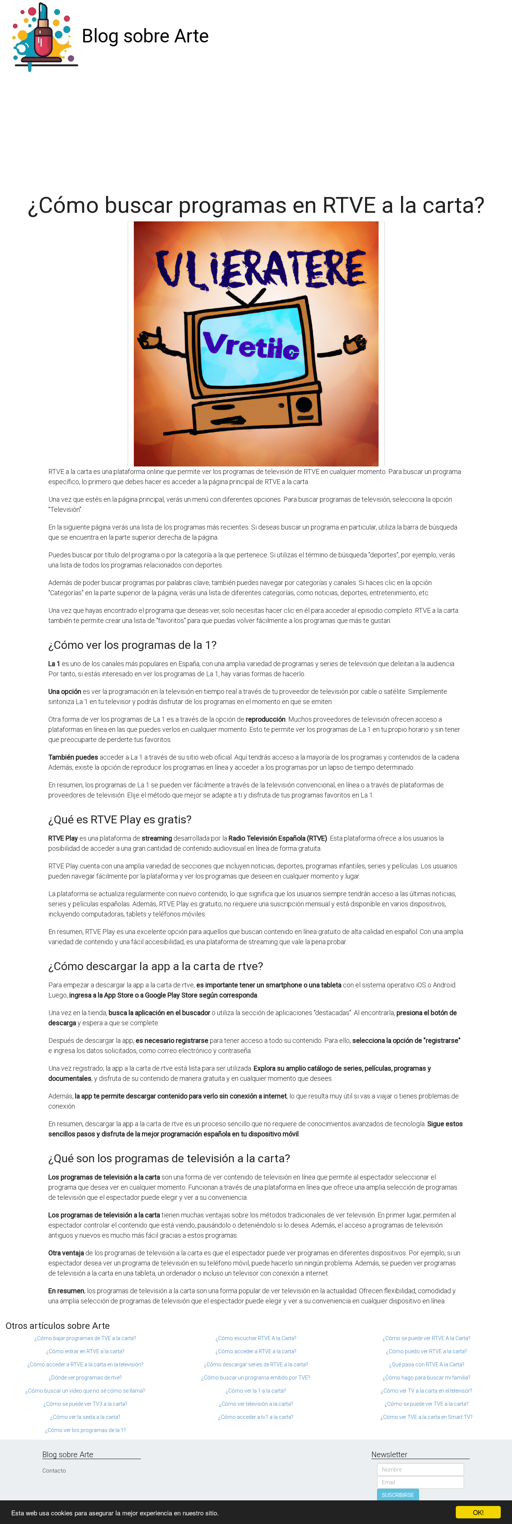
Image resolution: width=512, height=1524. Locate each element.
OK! (478, 1512)
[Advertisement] (256, 129)
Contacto (54, 1470)
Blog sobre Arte (145, 36)
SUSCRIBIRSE (398, 1495)
